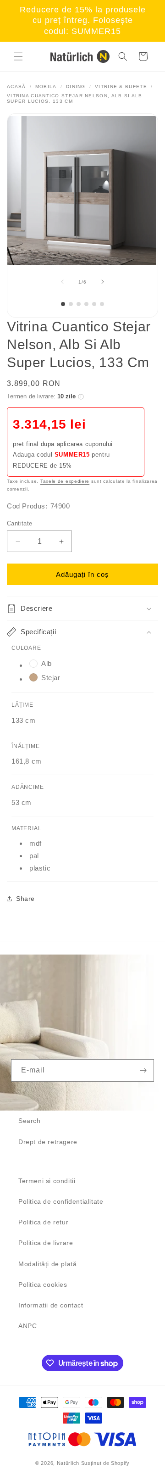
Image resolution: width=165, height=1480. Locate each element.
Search (29, 1120)
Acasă (16, 86)
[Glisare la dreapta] (103, 282)
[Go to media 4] (86, 304)
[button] (18, 56)
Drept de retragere (47, 1141)
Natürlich (68, 1463)
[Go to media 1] (63, 304)
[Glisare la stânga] (62, 282)
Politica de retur (43, 1222)
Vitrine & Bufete (121, 86)
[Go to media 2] (71, 304)
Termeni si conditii (46, 1180)
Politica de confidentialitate (60, 1201)
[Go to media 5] (94, 304)
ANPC (27, 1325)
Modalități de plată (47, 1264)
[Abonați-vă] (143, 1070)
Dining (76, 86)
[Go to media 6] (102, 304)
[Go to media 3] (79, 304)
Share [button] (25, 898)
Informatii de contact (50, 1305)
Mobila (46, 86)
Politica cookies (42, 1284)
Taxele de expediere (64, 481)
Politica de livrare (45, 1242)
